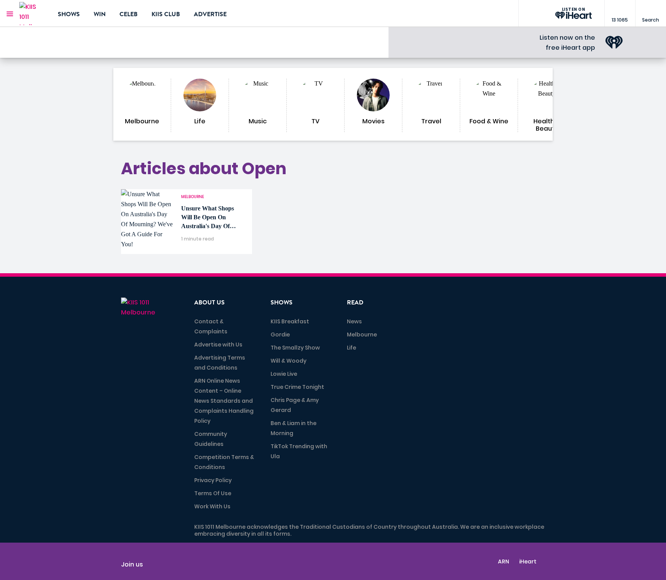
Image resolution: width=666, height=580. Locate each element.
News (354, 321)
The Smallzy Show (295, 347)
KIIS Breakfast (290, 321)
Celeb (128, 14)
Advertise (210, 14)
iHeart (527, 561)
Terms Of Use (212, 493)
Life (351, 347)
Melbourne (362, 334)
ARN (503, 561)
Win (100, 14)
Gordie (280, 334)
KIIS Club (165, 14)
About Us (209, 302)
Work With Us (212, 506)
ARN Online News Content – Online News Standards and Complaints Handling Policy (224, 401)
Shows (69, 14)
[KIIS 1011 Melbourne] (32, 13)
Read (355, 302)
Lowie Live (284, 374)
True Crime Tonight (297, 387)
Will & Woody (288, 361)
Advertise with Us (218, 344)
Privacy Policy (213, 480)
